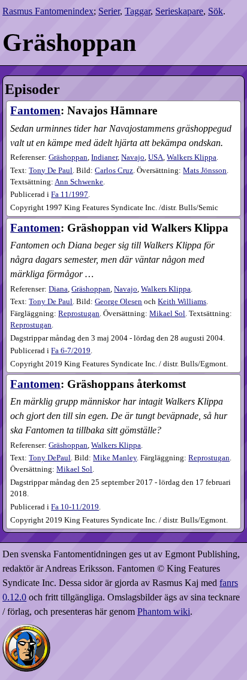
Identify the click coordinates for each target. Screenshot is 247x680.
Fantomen (35, 110)
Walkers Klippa (191, 157)
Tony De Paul (51, 170)
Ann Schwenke (79, 182)
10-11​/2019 (75, 507)
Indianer (104, 157)
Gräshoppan (68, 157)
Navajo (132, 157)
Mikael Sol (167, 313)
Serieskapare (179, 11)
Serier (109, 11)
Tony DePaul (50, 458)
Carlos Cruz (114, 170)
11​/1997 (69, 194)
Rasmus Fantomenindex (48, 11)
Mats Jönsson (205, 170)
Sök (215, 11)
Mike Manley (115, 458)
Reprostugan (79, 313)
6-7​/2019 (71, 351)
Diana (58, 289)
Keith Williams (182, 302)
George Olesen (118, 302)
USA (155, 157)
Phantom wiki (163, 611)
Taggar (137, 11)
